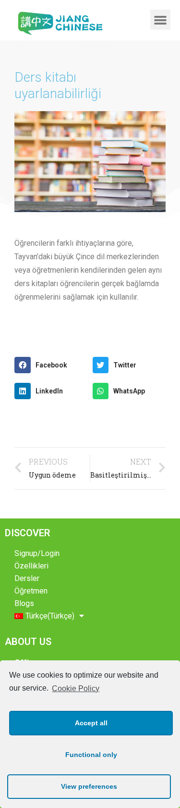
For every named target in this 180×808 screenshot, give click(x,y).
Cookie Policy (75, 688)
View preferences (89, 786)
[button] (160, 20)
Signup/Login (37, 553)
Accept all (91, 723)
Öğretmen (31, 590)
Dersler (26, 578)
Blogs (24, 603)
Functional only (91, 754)
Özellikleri (31, 565)
